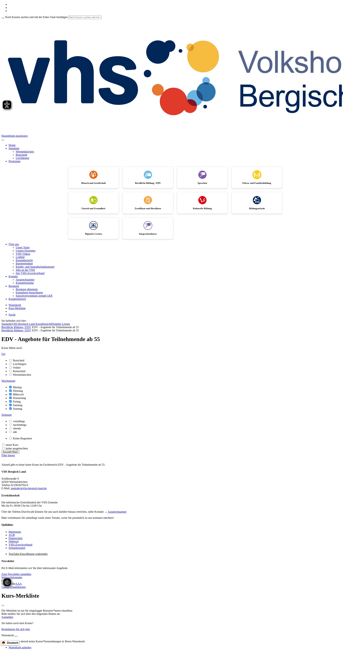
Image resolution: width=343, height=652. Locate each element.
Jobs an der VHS (25, 269)
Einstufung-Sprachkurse (29, 292)
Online (17, 367)
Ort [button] (3, 354)
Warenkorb (15, 305)
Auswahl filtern (10, 452)
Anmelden (7, 617)
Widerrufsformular (11, 577)
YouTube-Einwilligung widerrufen (28, 553)
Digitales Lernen (60, 323)
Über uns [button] (14, 244)
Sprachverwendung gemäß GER (34, 295)
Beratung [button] (14, 286)
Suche (12, 314)
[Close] (16, 636)
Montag (17, 387)
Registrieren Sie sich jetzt (15, 629)
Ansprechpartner (25, 279)
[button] (16, 574)
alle (15, 431)
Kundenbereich (17, 298)
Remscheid (19, 371)
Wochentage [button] (8, 380)
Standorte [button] (14, 148)
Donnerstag (19, 397)
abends (17, 428)
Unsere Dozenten (25, 250)
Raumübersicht (24, 260)
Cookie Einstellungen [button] (13, 587)
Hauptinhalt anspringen (14, 135)
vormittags (19, 421)
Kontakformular (25, 282)
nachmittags (19, 424)
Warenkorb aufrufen (20, 647)
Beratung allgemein (27, 289)
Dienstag (18, 390)
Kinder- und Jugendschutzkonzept (35, 266)
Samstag (17, 405)
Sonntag (17, 408)
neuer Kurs (12, 444)
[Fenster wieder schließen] (2, 605)
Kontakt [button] (13, 276)
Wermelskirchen (25, 151)
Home (12, 145)
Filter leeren (8, 455)
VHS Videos (23, 253)
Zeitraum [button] (6, 414)
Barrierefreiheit (24, 263)
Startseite (6, 323)
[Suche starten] (2, 18)
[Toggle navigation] (2, 140)
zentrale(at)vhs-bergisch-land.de (29, 488)
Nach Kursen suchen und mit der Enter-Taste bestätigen (36, 17)
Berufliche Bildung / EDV (16, 327)
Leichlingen (22, 158)
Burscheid (21, 154)
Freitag (17, 401)
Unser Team (22, 247)
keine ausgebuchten (17, 448)
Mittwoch (18, 394)
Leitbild (20, 257)
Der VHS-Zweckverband (30, 273)
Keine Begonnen (22, 438)
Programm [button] (14, 161)
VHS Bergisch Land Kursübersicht (31, 323)
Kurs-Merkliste (17, 308)
